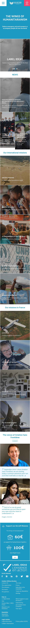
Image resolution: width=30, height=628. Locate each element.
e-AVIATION (5, 333)
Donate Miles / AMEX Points (8, 604)
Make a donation (27, 4)
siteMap (18, 593)
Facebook (2, 576)
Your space (19, 608)
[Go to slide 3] (15, 68)
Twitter (22, 576)
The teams (5, 589)
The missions (5, 587)
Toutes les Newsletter (22, 591)
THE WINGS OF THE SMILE (10, 362)
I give (15, 557)
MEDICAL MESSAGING (8, 207)
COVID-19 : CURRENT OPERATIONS (6, 135)
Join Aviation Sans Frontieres (21, 605)
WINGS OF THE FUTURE (9, 391)
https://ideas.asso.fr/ (15, 568)
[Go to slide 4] (16, 68)
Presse (18, 585)
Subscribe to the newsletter (20, 588)
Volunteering (19, 603)
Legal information (7, 621)
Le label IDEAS (6, 599)
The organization (6, 585)
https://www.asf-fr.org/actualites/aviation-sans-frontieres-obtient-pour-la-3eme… (15, 55)
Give (3, 601)
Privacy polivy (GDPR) (22, 621)
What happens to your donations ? (22, 600)
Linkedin (11, 576)
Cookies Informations (8, 623)
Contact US (5, 583)
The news (18, 583)
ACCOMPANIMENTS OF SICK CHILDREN (13, 236)
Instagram (6, 576)
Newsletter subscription (5, 615)
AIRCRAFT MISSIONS (8, 177)
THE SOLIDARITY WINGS (9, 422)
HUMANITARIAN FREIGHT (9, 295)
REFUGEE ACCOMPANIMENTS (10, 266)
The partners (5, 592)
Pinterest (17, 576)
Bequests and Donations (5, 608)
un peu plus (15, 441)
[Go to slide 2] (14, 68)
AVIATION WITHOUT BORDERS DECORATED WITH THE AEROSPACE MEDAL (13, 101)
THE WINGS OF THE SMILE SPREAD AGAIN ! (21, 135)
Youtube (27, 576)
